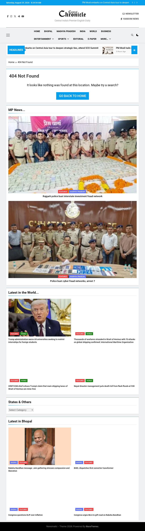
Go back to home (72, 96)
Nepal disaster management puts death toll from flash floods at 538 (104, 386)
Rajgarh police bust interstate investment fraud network (72, 196)
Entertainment (42, 39)
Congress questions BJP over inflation (25, 515)
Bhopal (48, 31)
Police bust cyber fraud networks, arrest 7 (72, 281)
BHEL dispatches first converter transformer (93, 468)
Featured (63, 191)
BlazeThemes (92, 526)
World (93, 31)
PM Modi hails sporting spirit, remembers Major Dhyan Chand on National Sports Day (103, 3)
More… (104, 39)
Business (106, 31)
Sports (62, 39)
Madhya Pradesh (66, 31)
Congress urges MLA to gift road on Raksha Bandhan (97, 515)
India (82, 31)
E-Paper (92, 39)
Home (37, 31)
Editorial (78, 39)
